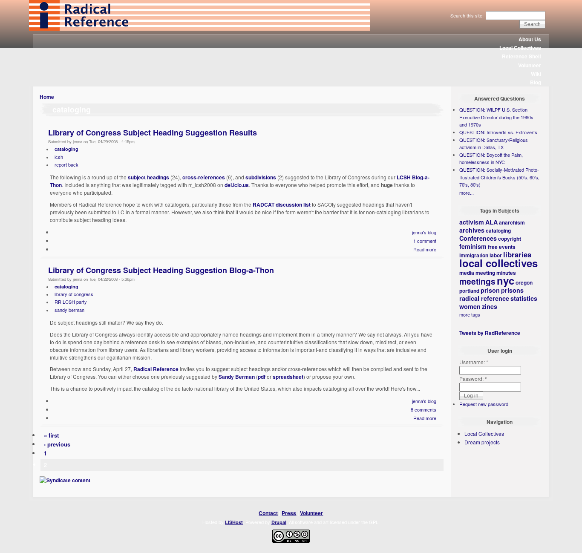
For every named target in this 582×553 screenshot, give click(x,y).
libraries (517, 254)
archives (471, 230)
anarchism (512, 222)
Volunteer (529, 65)
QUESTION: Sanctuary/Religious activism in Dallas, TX (493, 143)
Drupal (278, 522)
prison (490, 290)
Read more (424, 249)
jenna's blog (424, 232)
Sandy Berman (237, 376)
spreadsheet (288, 376)
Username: (473, 362)
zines (489, 306)
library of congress (74, 294)
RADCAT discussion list (282, 204)
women (470, 306)
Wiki (536, 74)
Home (47, 97)
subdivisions (260, 177)
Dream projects (482, 442)
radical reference (484, 298)
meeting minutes (495, 272)
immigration (473, 255)
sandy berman (69, 309)
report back (66, 164)
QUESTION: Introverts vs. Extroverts (498, 132)
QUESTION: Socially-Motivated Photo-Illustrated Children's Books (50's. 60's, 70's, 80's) (499, 177)
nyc (505, 280)
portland (469, 290)
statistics (523, 298)
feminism (473, 246)
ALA (491, 222)
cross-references (203, 177)
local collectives (498, 263)
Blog (535, 82)
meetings (477, 281)
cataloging (66, 149)
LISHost (234, 522)
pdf (261, 376)
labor (496, 255)
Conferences (478, 238)
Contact (268, 513)
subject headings (148, 177)
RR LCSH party (71, 301)
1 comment (424, 240)
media (466, 272)
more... (466, 192)
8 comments (423, 409)
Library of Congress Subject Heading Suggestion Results (152, 132)
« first (51, 435)
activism (471, 222)
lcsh (59, 156)
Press (289, 513)
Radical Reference (156, 369)
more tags (469, 314)
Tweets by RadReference (489, 333)
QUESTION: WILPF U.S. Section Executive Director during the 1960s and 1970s (496, 117)
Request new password (483, 403)
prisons (512, 290)
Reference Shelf (521, 56)
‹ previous (57, 444)
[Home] (199, 28)
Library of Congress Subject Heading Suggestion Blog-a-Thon (161, 270)
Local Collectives (520, 48)
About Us (530, 39)
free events (502, 247)
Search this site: (467, 15)
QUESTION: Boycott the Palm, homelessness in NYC (491, 158)
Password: (473, 378)
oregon (524, 282)
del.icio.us (237, 185)
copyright (509, 238)
